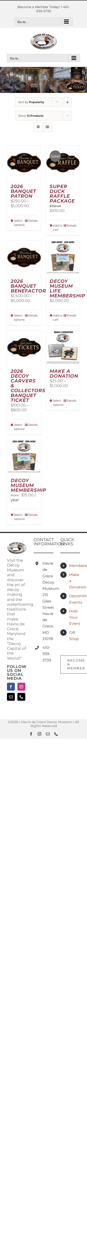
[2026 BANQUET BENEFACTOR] (24, 257)
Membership (74, 565)
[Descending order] (67, 102)
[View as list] (47, 126)
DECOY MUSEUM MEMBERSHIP (28, 485)
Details (33, 220)
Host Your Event (74, 617)
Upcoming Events (74, 599)
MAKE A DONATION (64, 373)
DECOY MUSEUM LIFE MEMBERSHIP (67, 288)
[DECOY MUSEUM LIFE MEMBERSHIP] (63, 257)
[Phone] (21, 697)
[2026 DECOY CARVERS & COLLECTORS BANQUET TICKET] (24, 347)
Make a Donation (74, 580)
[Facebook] (11, 687)
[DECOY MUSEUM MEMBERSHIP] (24, 457)
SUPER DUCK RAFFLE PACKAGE (62, 194)
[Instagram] (21, 687)
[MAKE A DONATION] (63, 347)
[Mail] (11, 697)
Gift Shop (74, 635)
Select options (19, 223)
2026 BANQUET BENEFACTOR (28, 286)
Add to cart (57, 227)
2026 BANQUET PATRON (23, 191)
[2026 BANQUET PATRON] (24, 162)
